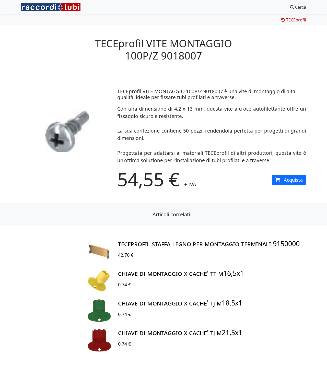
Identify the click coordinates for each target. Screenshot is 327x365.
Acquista (293, 180)
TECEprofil (295, 20)
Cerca (300, 7)
